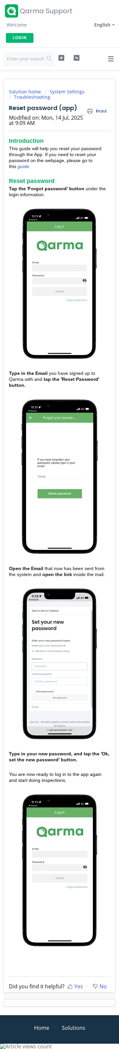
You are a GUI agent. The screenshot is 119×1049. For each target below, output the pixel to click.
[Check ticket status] (76, 58)
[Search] (49, 59)
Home (41, 1027)
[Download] (47, 534)
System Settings (67, 91)
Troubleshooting (32, 97)
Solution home (25, 91)
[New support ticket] (61, 58)
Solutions (73, 1027)
